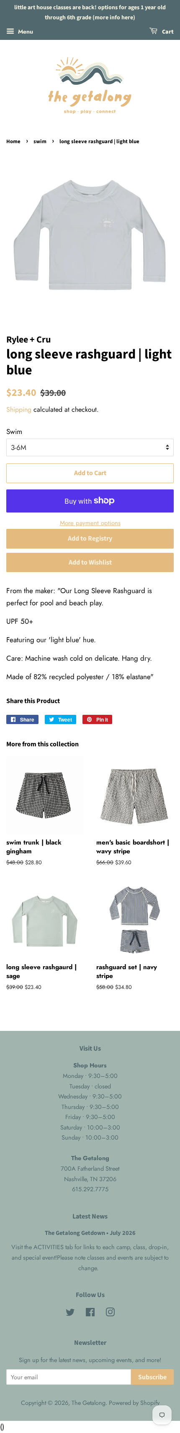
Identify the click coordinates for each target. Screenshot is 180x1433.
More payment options (90, 523)
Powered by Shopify (134, 1403)
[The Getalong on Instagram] (110, 1314)
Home (13, 141)
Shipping (18, 409)
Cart (167, 32)
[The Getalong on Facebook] (90, 1314)
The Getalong (88, 1403)
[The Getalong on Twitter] (70, 1314)
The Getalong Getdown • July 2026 (90, 1233)
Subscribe (152, 1377)
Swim (14, 431)
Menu (24, 31)
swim (39, 141)
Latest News (90, 1216)
